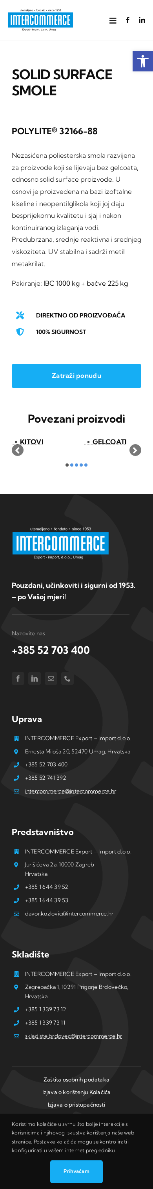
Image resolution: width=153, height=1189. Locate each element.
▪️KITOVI (28, 442)
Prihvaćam (76, 1171)
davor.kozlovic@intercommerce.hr (69, 913)
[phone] (67, 678)
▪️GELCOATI (105, 442)
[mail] (51, 678)
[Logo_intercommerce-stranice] (40, 11)
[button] (143, 61)
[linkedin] (142, 20)
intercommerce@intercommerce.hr (71, 791)
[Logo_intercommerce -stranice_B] (61, 529)
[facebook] (128, 20)
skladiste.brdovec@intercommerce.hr (73, 1035)
